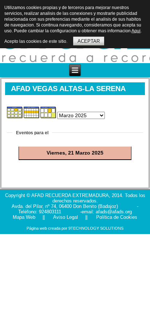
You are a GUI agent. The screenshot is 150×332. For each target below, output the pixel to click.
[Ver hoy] (48, 121)
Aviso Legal (65, 217)
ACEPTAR (89, 41)
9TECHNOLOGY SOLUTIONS (95, 228)
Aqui (136, 30)
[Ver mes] (15, 121)
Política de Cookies (116, 217)
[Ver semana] (32, 121)
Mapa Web (24, 217)
